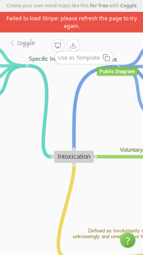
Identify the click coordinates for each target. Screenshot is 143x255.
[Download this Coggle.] (73, 45)
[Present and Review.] (58, 46)
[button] (127, 240)
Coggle (128, 5)
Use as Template (79, 57)
